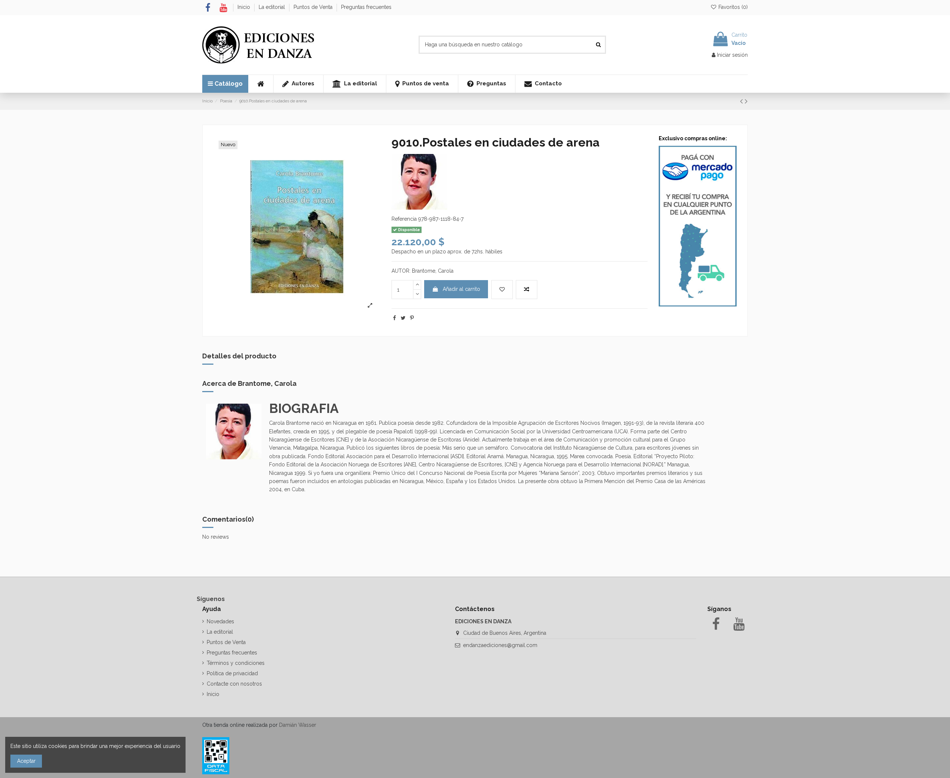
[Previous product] (742, 101)
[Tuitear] (403, 318)
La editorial (272, 7)
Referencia (404, 219)
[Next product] (746, 101)
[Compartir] (394, 318)
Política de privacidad (232, 673)
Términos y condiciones (236, 663)
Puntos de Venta (314, 7)
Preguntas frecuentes (366, 7)
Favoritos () (732, 7)
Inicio (245, 7)
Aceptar (26, 761)
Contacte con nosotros (234, 684)
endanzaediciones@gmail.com (500, 645)
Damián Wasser (297, 725)
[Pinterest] (412, 318)
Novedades (220, 621)
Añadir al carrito (461, 289)
